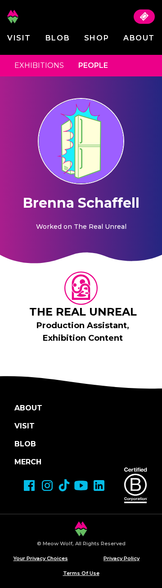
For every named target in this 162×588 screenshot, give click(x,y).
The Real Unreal (83, 311)
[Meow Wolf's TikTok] (64, 485)
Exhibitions (39, 65)
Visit (19, 38)
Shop (96, 38)
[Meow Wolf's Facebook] (29, 485)
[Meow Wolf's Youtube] (81, 485)
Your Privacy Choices (41, 558)
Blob (57, 38)
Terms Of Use (81, 573)
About (139, 38)
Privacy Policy (122, 558)
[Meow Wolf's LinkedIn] (99, 485)
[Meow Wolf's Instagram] (47, 485)
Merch (27, 462)
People (93, 65)
